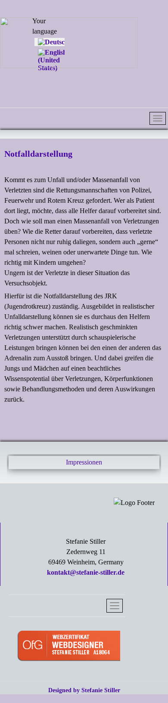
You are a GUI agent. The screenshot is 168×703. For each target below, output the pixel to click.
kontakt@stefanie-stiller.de (85, 572)
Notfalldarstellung (38, 153)
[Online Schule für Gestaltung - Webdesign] (68, 646)
